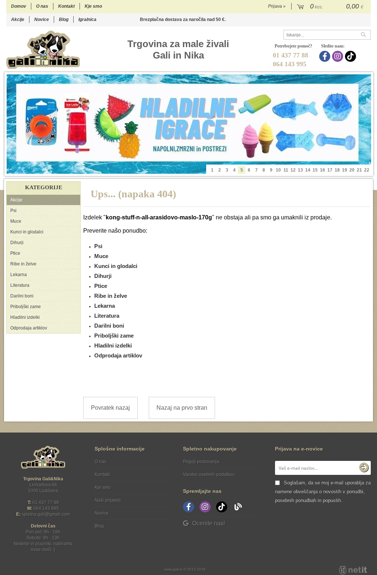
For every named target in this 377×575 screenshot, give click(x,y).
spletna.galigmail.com (46, 514)
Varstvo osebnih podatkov (209, 474)
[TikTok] (351, 56)
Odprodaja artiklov (28, 328)
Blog (63, 19)
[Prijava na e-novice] (364, 468)
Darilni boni (22, 296)
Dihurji (17, 242)
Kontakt (66, 6)
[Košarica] (331, 6)
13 (300, 170)
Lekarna (18, 274)
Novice (41, 19)
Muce (15, 221)
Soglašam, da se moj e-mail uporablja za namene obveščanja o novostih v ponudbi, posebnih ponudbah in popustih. (323, 491)
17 (329, 170)
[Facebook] (325, 56)
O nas (42, 6)
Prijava (277, 6)
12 (293, 170)
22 (366, 170)
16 (322, 170)
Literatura (19, 285)
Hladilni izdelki (25, 317)
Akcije (17, 19)
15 (315, 170)
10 (278, 170)
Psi (13, 210)
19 (344, 170)
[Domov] (43, 49)
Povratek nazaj (110, 408)
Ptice (15, 253)
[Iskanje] (365, 34)
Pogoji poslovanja (201, 461)
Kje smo (93, 6)
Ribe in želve (23, 264)
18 (337, 170)
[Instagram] (338, 56)
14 (307, 170)
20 (352, 170)
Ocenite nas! (208, 523)
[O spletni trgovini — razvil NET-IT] (353, 570)
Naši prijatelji (108, 500)
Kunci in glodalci (26, 231)
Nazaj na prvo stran (181, 408)
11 (285, 170)
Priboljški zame (25, 306)
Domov (18, 6)
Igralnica (87, 19)
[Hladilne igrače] (188, 124)
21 (359, 170)
